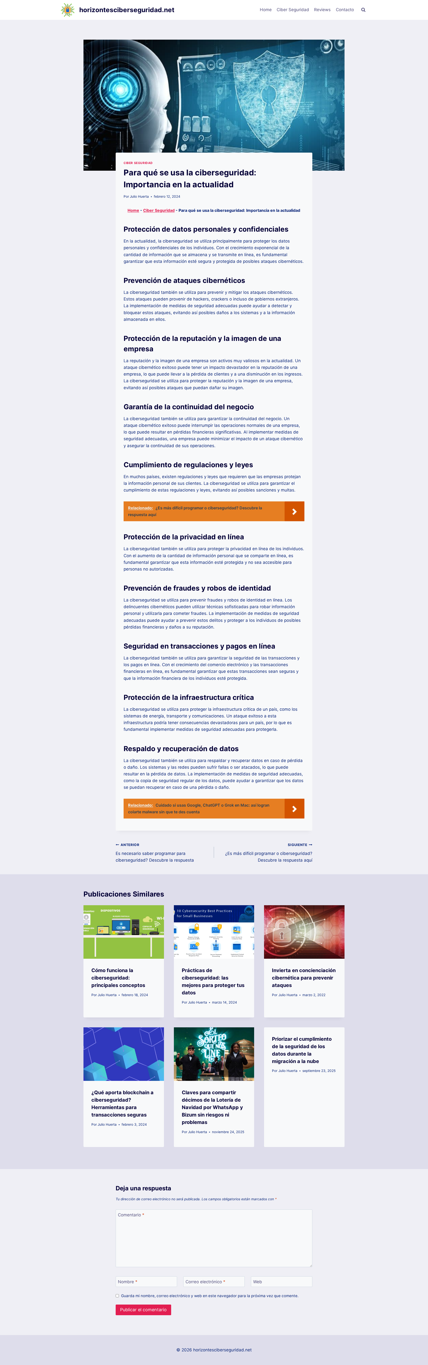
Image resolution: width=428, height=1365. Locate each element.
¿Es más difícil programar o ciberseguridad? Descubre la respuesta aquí (268, 853)
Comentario (131, 1214)
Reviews (322, 9)
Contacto (345, 9)
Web (257, 1281)
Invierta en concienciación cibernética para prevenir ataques (304, 977)
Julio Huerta (139, 196)
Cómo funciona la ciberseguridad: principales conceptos (118, 977)
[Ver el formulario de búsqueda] (363, 9)
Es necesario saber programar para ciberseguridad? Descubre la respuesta (155, 853)
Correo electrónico (205, 1281)
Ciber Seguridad (293, 9)
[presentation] (123, 932)
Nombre (127, 1281)
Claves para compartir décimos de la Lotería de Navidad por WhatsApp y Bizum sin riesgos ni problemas (212, 1107)
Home (266, 9)
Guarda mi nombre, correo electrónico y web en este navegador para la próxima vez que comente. (209, 1295)
